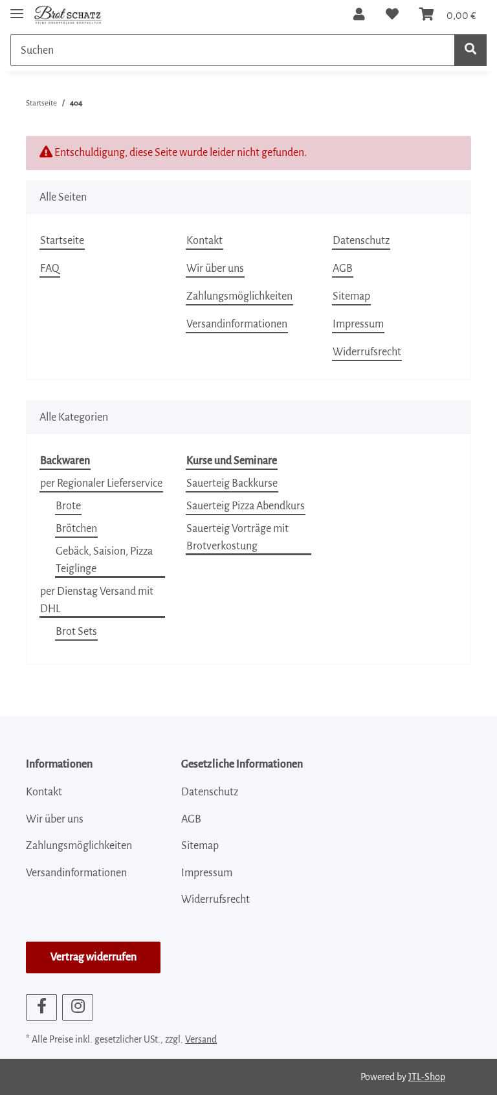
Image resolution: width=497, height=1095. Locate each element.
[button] (359, 15)
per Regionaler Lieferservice (101, 483)
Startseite (62, 241)
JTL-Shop (426, 1077)
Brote (68, 506)
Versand (201, 1039)
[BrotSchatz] (68, 14)
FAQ (50, 268)
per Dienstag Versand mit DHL (96, 600)
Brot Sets (76, 631)
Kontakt (204, 241)
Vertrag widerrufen (93, 957)
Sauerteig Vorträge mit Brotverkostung (237, 537)
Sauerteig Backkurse (232, 483)
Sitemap (351, 296)
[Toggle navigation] (16, 8)
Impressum (358, 324)
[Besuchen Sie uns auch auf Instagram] (77, 1007)
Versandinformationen (236, 324)
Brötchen (76, 529)
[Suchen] (470, 50)
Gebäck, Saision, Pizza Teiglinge (104, 560)
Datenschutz (361, 241)
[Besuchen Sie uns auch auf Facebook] (41, 1007)
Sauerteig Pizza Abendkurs (245, 506)
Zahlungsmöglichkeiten (239, 296)
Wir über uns (215, 268)
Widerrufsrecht (367, 352)
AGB (343, 268)
